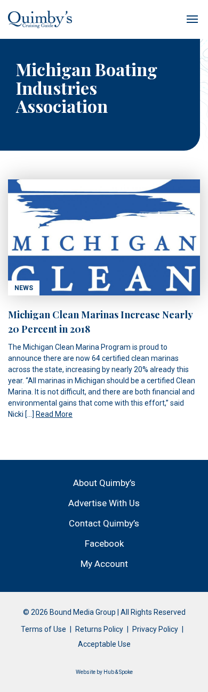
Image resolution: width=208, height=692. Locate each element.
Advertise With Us (104, 503)
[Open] (192, 19)
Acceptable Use (104, 644)
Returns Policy (99, 629)
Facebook (104, 543)
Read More (54, 414)
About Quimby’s (104, 482)
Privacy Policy (155, 629)
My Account (104, 563)
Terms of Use (43, 629)
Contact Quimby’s (104, 523)
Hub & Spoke (118, 672)
